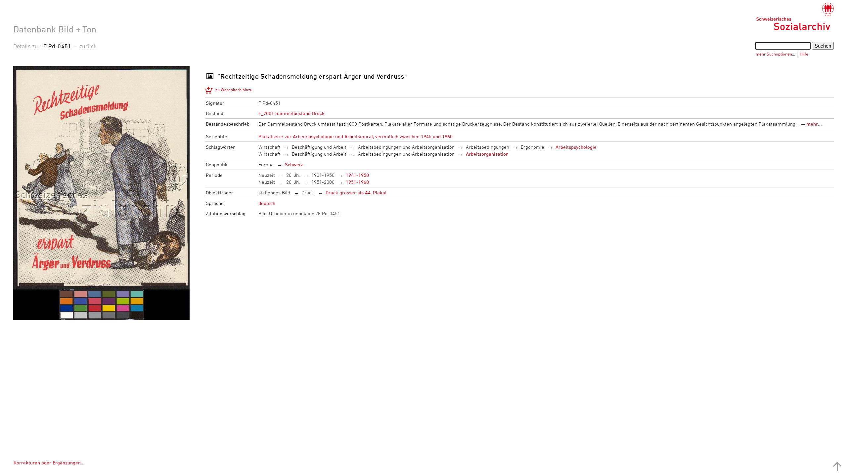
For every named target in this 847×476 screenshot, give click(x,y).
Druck (307, 192)
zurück (88, 46)
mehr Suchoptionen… (775, 54)
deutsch (266, 203)
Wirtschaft (269, 147)
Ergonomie (532, 147)
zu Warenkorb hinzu (233, 89)
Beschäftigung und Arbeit (319, 147)
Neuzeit (266, 175)
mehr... (814, 124)
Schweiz (294, 164)
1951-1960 (357, 182)
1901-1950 (322, 175)
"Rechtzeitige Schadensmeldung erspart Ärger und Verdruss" (312, 76)
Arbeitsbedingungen (487, 147)
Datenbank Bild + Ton (54, 29)
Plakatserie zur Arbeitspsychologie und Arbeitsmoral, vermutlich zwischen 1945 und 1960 (355, 136)
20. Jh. (293, 175)
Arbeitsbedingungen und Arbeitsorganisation (406, 147)
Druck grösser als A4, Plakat (356, 192)
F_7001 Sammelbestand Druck (291, 113)
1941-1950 (357, 175)
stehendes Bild (274, 192)
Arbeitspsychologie (576, 147)
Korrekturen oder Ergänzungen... (49, 462)
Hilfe (804, 54)
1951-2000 (322, 182)
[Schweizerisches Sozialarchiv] (795, 16)
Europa (266, 164)
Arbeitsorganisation (487, 154)
